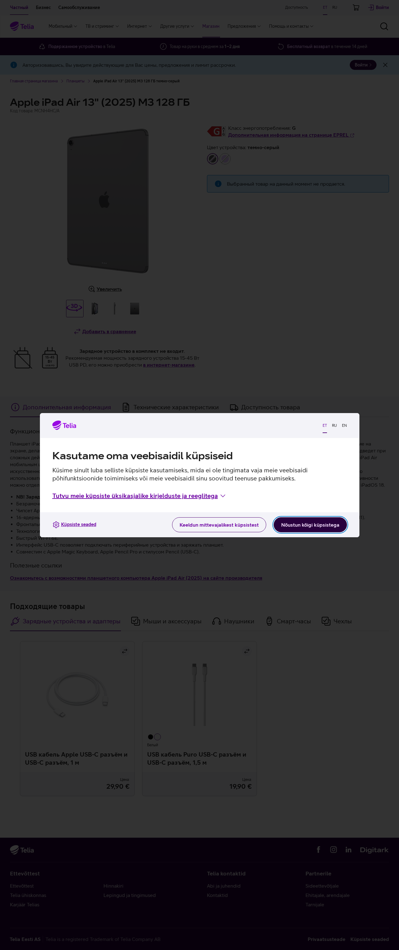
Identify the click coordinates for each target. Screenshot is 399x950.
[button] (139, 496)
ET (325, 425)
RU (334, 425)
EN (344, 425)
